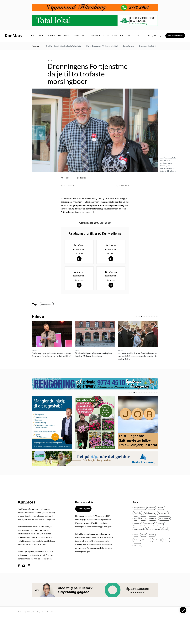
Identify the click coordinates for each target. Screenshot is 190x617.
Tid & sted (112, 35)
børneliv (152, 507)
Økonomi (137, 545)
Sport (42, 35)
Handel (143, 518)
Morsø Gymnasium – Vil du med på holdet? (95, 46)
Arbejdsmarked (139, 507)
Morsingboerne (46, 304)
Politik (143, 534)
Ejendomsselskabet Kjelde (142, 46)
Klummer (137, 524)
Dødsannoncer (96, 35)
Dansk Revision (121, 46)
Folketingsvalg (149, 513)
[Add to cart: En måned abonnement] (79, 258)
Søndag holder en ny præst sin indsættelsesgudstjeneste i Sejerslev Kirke (100, 356)
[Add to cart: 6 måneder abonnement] (79, 285)
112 (59, 35)
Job (122, 35)
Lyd (84, 35)
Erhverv (161, 507)
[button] (136, 316)
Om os (129, 35)
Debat (76, 35)
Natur (136, 534)
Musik (165, 529)
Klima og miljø (164, 518)
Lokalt (32, 35)
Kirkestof (152, 518)
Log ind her (105, 222)
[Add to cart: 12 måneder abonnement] (110, 285)
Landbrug (160, 524)
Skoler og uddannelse (142, 540)
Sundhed (156, 540)
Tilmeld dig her (83, 509)
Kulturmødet (149, 524)
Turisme (166, 540)
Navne (67, 35)
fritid (135, 518)
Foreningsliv (162, 513)
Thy (137, 35)
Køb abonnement (175, 35)
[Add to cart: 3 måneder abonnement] (110, 258)
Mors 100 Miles (139, 529)
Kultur (51, 35)
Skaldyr (151, 534)
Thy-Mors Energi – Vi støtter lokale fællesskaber (57, 46)
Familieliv (137, 513)
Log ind (153, 36)
